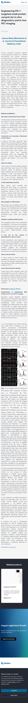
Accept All (14, 690)
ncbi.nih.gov (12, 547)
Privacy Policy (12, 682)
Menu (23, 2)
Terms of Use (5, 684)
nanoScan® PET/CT (15, 289)
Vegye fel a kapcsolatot (9, 639)
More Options (14, 695)
